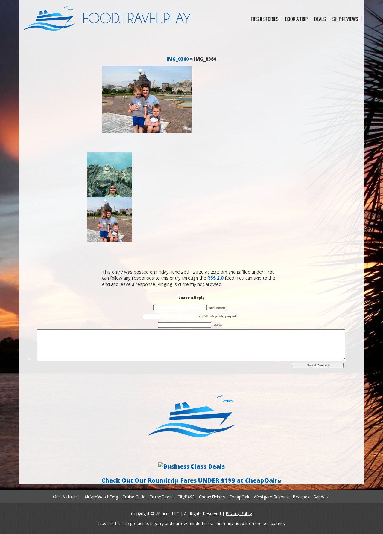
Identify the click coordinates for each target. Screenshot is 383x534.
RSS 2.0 (215, 278)
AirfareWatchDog (101, 497)
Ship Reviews (345, 19)
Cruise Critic (133, 497)
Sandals (321, 497)
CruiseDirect (161, 497)
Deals (320, 19)
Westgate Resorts (271, 497)
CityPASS (186, 497)
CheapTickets (212, 497)
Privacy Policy (239, 513)
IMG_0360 (178, 59)
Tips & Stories (265, 19)
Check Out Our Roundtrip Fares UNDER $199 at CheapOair (189, 480)
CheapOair (239, 497)
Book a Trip (296, 19)
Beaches (301, 497)
